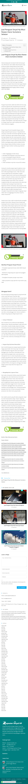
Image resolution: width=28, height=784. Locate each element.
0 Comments (20, 40)
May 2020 (3, 707)
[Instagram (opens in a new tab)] (15, 2)
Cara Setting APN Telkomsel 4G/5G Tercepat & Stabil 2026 (12, 619)
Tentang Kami (8, 779)
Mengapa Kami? (8, 51)
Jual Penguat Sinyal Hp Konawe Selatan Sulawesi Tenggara (14, 546)
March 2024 (3, 665)
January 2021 (3, 695)
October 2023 (4, 672)
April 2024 (3, 663)
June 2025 (3, 643)
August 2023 (3, 674)
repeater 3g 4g (6, 472)
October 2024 (4, 654)
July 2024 (3, 659)
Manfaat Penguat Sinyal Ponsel (10, 49)
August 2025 (3, 640)
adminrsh (5, 38)
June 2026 (3, 628)
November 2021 (4, 680)
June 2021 (3, 687)
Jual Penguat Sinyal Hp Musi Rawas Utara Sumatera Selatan (12, 48)
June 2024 (3, 660)
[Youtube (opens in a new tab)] (16, 2)
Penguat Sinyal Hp (5, 87)
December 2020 (4, 696)
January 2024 (3, 668)
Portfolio (23, 779)
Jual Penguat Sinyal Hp (8, 40)
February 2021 (4, 693)
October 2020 (4, 699)
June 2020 (3, 706)
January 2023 (3, 677)
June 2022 (3, 678)
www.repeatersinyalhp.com (10, 595)
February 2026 (4, 631)
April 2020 (3, 709)
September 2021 (4, 683)
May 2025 (3, 645)
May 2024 (3, 662)
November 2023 (4, 671)
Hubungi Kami (14, 780)
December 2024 (4, 651)
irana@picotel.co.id (7, 598)
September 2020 (4, 701)
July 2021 (3, 686)
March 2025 (3, 648)
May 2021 (3, 689)
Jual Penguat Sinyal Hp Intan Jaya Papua (14, 525)
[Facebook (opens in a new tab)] (13, 2)
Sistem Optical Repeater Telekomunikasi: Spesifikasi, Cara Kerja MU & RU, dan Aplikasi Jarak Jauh (13, 769)
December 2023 (4, 669)
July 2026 (3, 627)
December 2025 (4, 634)
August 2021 (3, 684)
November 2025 (4, 636)
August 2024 (3, 657)
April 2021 (3, 690)
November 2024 (4, 653)
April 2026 (3, 630)
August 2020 (3, 703)
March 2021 (3, 692)
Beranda (3, 779)
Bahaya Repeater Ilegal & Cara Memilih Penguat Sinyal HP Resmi (13, 617)
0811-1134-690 (8, 601)
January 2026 (3, 633)
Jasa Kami (13, 779)
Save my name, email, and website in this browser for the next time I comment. (13, 582)
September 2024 (4, 656)
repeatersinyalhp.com (12, 743)
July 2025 (3, 642)
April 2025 (3, 646)
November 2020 (4, 698)
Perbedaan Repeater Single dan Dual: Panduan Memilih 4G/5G (13, 616)
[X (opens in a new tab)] (12, 2)
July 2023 (3, 675)
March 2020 (3, 710)
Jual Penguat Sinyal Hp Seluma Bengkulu (14, 505)
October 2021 (4, 681)
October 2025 (4, 637)
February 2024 (4, 666)
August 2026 (3, 625)
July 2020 (3, 704)
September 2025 (4, 639)
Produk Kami (19, 779)
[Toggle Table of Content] (23, 45)
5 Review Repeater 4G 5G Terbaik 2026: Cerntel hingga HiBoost (13, 611)
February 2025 (4, 649)
